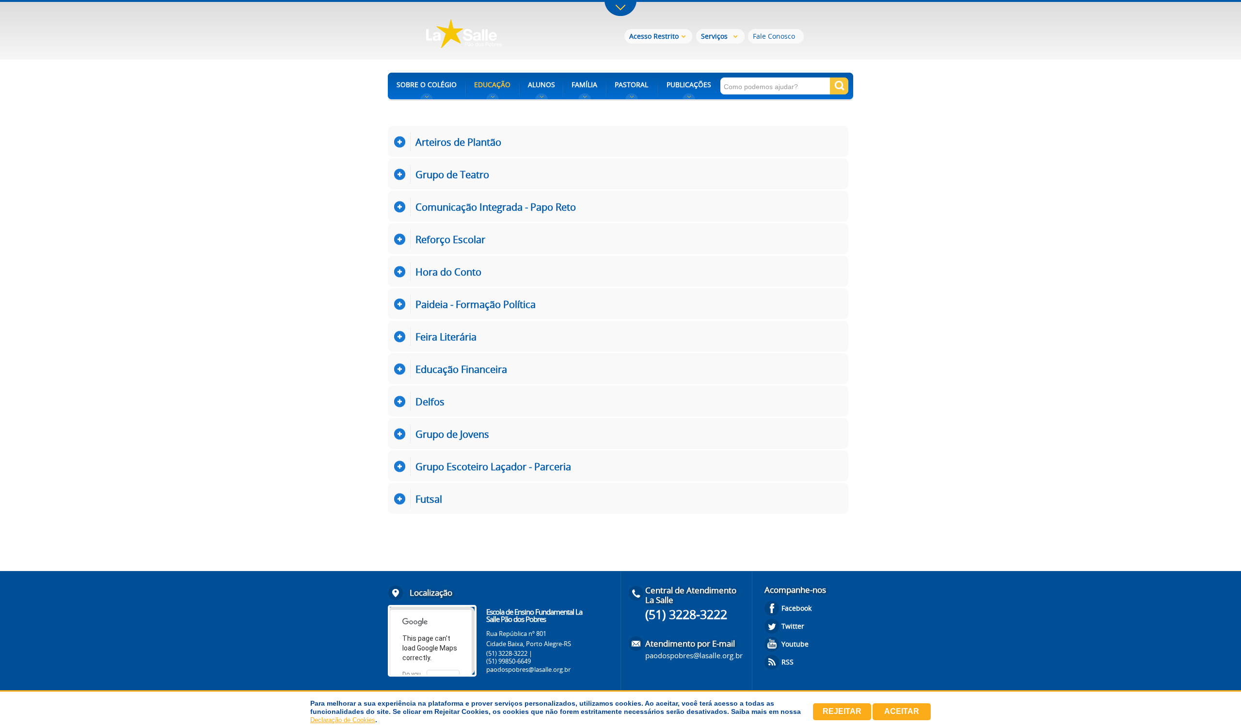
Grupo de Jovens (452, 434)
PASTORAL (631, 84)
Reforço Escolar (450, 239)
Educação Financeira (461, 369)
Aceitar (901, 711)
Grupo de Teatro (452, 174)
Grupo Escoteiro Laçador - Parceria (493, 466)
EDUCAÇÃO (492, 84)
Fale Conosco (774, 36)
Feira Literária (446, 336)
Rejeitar (842, 711)
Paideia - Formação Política (475, 304)
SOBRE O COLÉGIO (427, 84)
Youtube (795, 644)
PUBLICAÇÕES (689, 84)
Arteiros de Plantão (458, 142)
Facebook (796, 608)
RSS (787, 661)
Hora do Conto (448, 271)
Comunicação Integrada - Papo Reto (495, 207)
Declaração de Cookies (342, 720)
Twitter (792, 626)
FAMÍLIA (584, 84)
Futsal (428, 499)
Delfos (430, 401)
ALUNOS (541, 84)
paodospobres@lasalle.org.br (528, 669)
